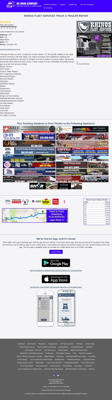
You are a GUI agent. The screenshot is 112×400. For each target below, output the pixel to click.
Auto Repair (21, 344)
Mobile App (73, 4)
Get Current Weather (83, 64)
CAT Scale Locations (66, 344)
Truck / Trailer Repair (26, 366)
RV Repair (92, 356)
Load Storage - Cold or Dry (33, 350)
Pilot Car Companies (85, 353)
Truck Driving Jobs (41, 366)
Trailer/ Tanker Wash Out (54, 362)
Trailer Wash (39, 362)
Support (62, 4)
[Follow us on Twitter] (58, 376)
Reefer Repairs (49, 356)
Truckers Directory (50, 4)
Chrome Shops (90, 344)
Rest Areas (60, 356)
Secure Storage (22, 359)
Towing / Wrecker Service (25, 362)
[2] (7, 26)
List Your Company (86, 4)
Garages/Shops (63, 347)
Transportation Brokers (71, 362)
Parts (74, 353)
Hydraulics (89, 347)
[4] (12, 26)
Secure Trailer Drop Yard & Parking (41, 359)
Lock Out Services (50, 350)
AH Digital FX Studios (80, 393)
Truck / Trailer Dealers (88, 362)
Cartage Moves (52, 344)
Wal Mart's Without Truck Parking (76, 369)
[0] (1, 26)
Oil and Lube (49, 353)
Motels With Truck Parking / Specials (31, 353)
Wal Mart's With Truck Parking (53, 369)
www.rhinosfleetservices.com (10, 49)
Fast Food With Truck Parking (46, 347)
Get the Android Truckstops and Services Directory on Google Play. (56, 270)
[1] (4, 26)
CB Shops (79, 344)
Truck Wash (88, 366)
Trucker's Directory (47, 390)
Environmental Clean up (27, 347)
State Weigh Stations (73, 359)
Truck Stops (78, 366)
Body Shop (41, 344)
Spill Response (59, 359)
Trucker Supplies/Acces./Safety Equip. (30, 369)
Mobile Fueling (63, 350)
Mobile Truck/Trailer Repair (78, 350)
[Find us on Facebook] (54, 376)
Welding (91, 369)
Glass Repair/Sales (77, 347)
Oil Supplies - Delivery (63, 353)
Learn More (56, 252)
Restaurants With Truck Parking (76, 356)
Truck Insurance (55, 366)
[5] (15, 26)
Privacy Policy (56, 393)
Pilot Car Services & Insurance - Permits (29, 356)
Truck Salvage (67, 366)
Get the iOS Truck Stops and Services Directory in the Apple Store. (56, 287)
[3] (9, 26)
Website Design (66, 393)
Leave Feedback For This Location (12, 31)
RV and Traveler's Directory (62, 390)
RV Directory (48, 8)
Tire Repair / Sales (88, 359)
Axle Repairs (31, 344)
